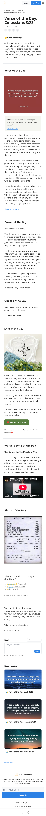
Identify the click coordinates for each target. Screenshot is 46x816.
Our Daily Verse (9, 10)
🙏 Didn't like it (12, 589)
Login (26, 3)
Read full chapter (12, 209)
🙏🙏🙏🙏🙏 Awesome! (16, 584)
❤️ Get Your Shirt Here (16, 422)
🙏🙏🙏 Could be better (16, 587)
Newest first (33, 640)
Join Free (36, 3)
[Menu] (43, 2)
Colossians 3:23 (12, 128)
